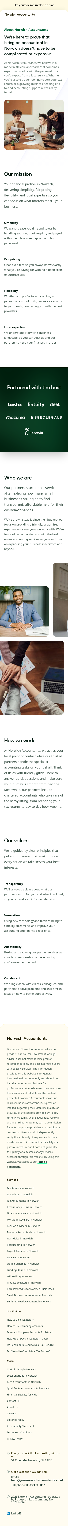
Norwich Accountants (20, 14)
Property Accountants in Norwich (26, 1232)
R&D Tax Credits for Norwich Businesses (30, 1289)
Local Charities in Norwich (22, 1375)
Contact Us (13, 1400)
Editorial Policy (15, 1419)
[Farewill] (34, 431)
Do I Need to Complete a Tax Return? (28, 1351)
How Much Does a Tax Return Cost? (27, 1338)
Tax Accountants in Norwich (23, 1200)
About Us (12, 1407)
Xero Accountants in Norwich (24, 1382)
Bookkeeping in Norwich (21, 1244)
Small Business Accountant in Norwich (29, 1295)
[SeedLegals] (46, 417)
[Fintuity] (36, 404)
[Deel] (55, 404)
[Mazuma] (15, 417)
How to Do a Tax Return (20, 1319)
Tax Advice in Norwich (20, 1194)
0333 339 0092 (35, 1485)
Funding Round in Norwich (23, 1270)
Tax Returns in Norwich (20, 1188)
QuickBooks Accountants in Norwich (28, 1388)
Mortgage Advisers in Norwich (25, 1219)
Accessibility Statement (20, 1426)
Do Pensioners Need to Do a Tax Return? (30, 1345)
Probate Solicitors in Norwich (24, 1282)
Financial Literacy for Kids (22, 1394)
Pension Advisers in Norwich (23, 1226)
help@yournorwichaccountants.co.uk (37, 1480)
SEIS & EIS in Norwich (19, 1257)
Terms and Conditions (20, 1432)
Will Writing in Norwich (20, 1276)
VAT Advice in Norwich (20, 1238)
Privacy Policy (14, 1438)
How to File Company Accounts (25, 1326)
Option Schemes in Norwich (23, 1263)
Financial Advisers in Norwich (24, 1213)
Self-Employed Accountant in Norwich (29, 1301)
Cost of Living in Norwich (21, 1369)
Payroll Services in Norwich (23, 1251)
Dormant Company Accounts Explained (29, 1332)
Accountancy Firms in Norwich (24, 1207)
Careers (11, 1413)
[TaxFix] (15, 404)
